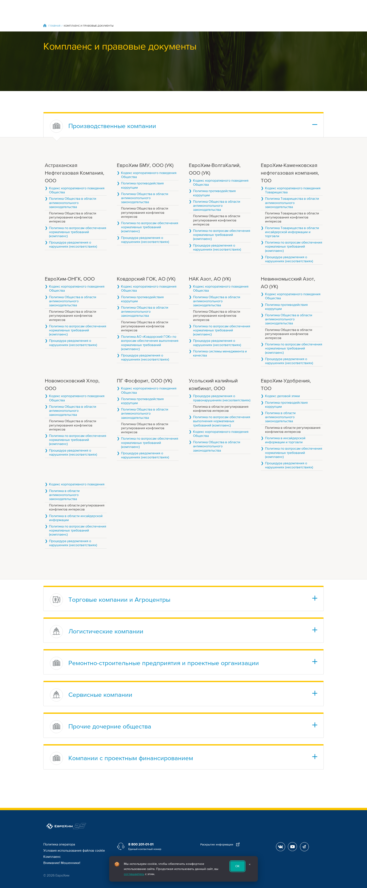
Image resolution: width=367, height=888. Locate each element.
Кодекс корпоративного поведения (76, 484)
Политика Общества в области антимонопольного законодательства (72, 203)
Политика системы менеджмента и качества (220, 353)
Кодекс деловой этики (282, 396)
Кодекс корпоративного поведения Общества (76, 190)
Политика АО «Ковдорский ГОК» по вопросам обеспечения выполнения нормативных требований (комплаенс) (149, 343)
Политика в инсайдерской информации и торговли (285, 440)
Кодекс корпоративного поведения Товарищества (292, 190)
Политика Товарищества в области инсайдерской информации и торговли (292, 232)
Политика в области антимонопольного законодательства (280, 417)
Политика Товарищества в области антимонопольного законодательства (292, 203)
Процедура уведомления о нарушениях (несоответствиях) (73, 245)
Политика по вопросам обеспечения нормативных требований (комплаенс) (77, 232)
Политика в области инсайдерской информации (76, 518)
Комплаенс (52, 857)
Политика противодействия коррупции (142, 185)
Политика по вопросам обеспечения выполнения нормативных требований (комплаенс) (221, 421)
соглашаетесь (134, 874)
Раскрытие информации (217, 844)
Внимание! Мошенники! (61, 863)
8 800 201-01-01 (141, 844)
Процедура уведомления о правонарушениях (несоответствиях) (221, 398)
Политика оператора (59, 844)
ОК (237, 866)
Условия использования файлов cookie (74, 850)
